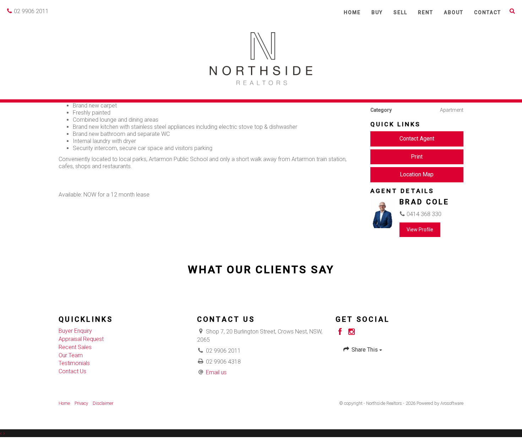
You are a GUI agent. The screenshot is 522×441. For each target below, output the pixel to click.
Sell (400, 12)
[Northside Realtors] (261, 58)
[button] (512, 11)
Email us (216, 372)
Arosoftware (451, 403)
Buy (377, 12)
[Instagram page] (352, 332)
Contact (487, 12)
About (453, 12)
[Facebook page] (341, 332)
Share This (364, 349)
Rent (425, 12)
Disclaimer (103, 403)
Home (352, 12)
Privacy (81, 403)
